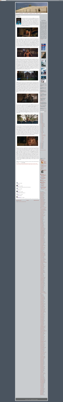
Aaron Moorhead (42, 192)
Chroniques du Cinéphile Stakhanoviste (42, 160)
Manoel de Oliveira (42, 327)
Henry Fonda (41, 276)
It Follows (42, 138)
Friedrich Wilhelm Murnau (43, 262)
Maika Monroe (26, 164)
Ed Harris (41, 250)
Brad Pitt (41, 221)
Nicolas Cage (41, 346)
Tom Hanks (41, 387)
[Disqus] (27, 173)
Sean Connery (41, 374)
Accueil (27, 200)
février (42, 132)
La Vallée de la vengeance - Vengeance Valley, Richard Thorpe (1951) (45, 162)
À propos (40, 13)
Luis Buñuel (41, 325)
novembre (43, 124)
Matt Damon (41, 332)
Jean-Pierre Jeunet (42, 292)
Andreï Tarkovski (42, 203)
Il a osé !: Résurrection (42, 109)
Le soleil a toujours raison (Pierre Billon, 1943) (43, 178)
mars (42, 131)
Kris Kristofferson (42, 320)
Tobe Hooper (34, 164)
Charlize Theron (42, 231)
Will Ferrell (41, 393)
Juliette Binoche (42, 314)
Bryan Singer (41, 224)
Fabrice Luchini (42, 258)
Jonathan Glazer (42, 310)
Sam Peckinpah (42, 372)
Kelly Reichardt (23, 164)
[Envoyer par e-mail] (22, 162)
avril (42, 130)
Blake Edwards (41, 219)
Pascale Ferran (42, 350)
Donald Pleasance (42, 247)
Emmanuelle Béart (42, 253)
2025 (41, 114)
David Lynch (22, 163)
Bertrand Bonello (42, 215)
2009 (41, 147)
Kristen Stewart (42, 321)
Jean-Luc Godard (42, 291)
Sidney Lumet (41, 378)
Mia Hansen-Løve (42, 336)
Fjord (41, 168)
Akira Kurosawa (42, 195)
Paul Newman (41, 351)
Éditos (34, 13)
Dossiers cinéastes (26, 13)
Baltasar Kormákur (42, 212)
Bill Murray (41, 216)
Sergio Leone (41, 376)
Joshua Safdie (41, 312)
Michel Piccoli (41, 340)
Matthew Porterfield (31, 164)
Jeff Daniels (41, 295)
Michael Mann (41, 339)
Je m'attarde (42, 174)
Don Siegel (41, 246)
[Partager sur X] (23, 162)
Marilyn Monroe (42, 329)
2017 (41, 121)
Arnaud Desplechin (42, 208)
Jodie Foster (41, 302)
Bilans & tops (30, 13)
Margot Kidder (41, 328)
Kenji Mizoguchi (42, 317)
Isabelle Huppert (42, 280)
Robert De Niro (41, 362)
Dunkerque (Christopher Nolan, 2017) (43, 183)
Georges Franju (42, 268)
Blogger (37, 399)
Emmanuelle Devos (42, 254)
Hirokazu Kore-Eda (42, 277)
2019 (41, 119)
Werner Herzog (42, 391)
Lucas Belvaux (41, 324)
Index (16, 13)
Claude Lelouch (42, 234)
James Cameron (42, 285)
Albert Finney (41, 198)
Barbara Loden (41, 213)
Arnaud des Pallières (42, 209)
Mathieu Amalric (42, 331)
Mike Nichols (41, 342)
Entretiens (37, 13)
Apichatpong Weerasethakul (43, 207)
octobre (42, 125)
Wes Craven (37, 164)
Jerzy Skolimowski (42, 298)
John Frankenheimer (42, 308)
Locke (42, 136)
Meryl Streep (41, 335)
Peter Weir (41, 355)
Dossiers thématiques (21, 13)
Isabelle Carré (41, 279)
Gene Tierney (41, 265)
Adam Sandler (41, 194)
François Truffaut (42, 261)
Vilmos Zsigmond (42, 388)
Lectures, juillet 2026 (43, 188)
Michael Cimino (42, 338)
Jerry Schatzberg (42, 297)
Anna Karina (41, 205)
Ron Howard (41, 369)
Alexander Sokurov (42, 199)
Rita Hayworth (41, 359)
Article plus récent (18, 200)
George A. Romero (30, 163)
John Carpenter (20, 164)
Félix (40, 93)
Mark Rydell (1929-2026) (43, 180)
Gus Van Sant (33, 163)
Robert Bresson (42, 361)
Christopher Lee (42, 232)
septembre (43, 126)
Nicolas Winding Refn (42, 347)
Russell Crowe (41, 370)
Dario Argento (19, 163)
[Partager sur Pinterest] (24, 162)
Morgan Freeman (42, 344)
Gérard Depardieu (42, 272)
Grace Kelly (41, 269)
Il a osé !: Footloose (41, 104)
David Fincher (41, 243)
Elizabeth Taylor (42, 251)
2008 (41, 148)
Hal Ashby (41, 273)
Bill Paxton (41, 217)
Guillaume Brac (42, 270)
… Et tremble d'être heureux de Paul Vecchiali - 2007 (43, 166)
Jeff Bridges (41, 294)
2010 (41, 146)
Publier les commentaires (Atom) (22, 201)
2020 (41, 118)
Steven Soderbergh (42, 380)
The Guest (42, 139)
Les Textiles (42, 185)
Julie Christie (41, 313)
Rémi (40, 105)
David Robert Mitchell (26, 163)
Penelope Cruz (41, 354)
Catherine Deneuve (42, 228)
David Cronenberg (42, 242)
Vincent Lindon (41, 389)
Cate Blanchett (41, 227)
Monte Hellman (42, 343)
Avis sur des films (43, 177)
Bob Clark (41, 220)
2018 (41, 120)
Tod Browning (41, 385)
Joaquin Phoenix (42, 301)
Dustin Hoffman (42, 249)
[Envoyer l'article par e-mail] (21, 162)
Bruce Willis (41, 223)
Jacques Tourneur (42, 283)
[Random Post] (40, 17)
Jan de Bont (41, 288)
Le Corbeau (42, 137)
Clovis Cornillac (42, 236)
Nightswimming (43, 182)
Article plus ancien (36, 200)
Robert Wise (41, 365)
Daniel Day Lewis (42, 240)
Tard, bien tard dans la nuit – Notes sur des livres (43, 187)
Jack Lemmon (41, 281)
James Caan (41, 284)
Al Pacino (41, 196)
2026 (41, 113)
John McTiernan (42, 309)
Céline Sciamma (42, 239)
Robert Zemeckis (42, 366)
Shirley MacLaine (42, 377)
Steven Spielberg (42, 381)
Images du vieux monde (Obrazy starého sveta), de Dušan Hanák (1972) (43, 175)
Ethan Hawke (41, 257)
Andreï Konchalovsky (42, 202)
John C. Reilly (41, 305)
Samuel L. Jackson (42, 373)
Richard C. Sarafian (42, 357)
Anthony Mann (41, 206)
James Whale (41, 287)
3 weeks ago (45, 104)
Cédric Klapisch (42, 238)
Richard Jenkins (42, 358)
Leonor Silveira (41, 323)
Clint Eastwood (41, 235)
